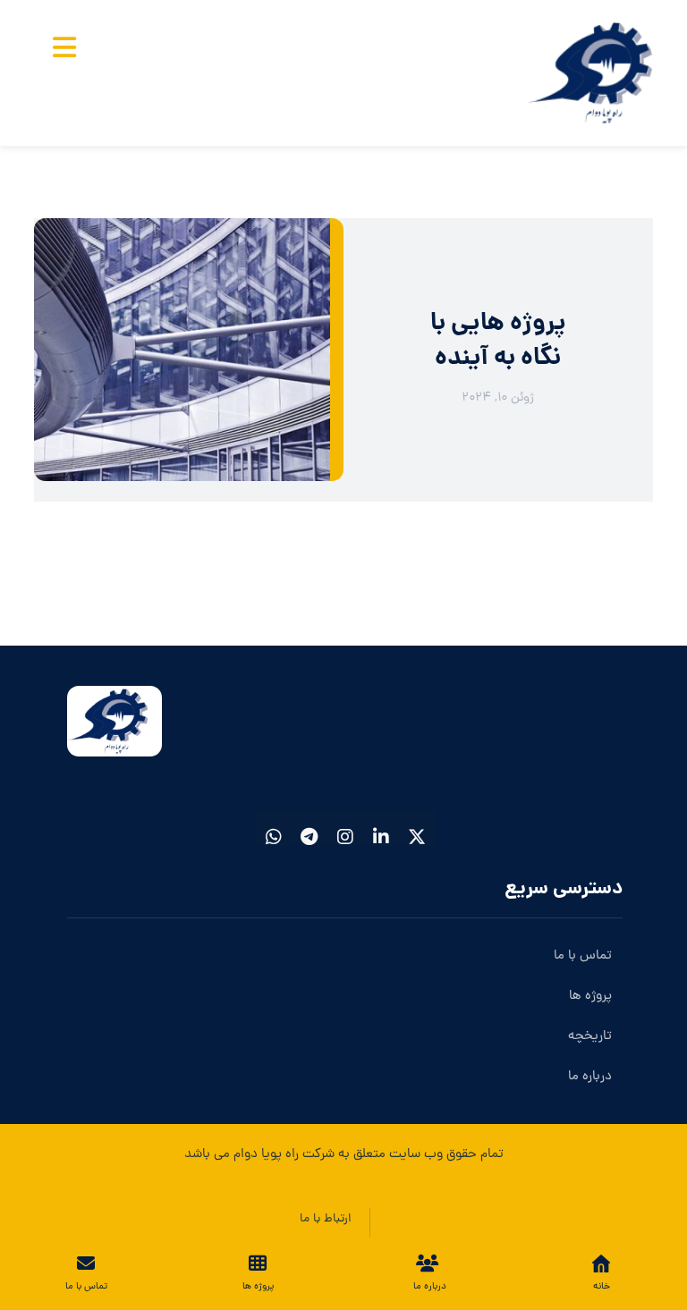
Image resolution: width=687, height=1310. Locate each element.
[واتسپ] (274, 828)
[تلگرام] (309, 828)
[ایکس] (417, 828)
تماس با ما (583, 956)
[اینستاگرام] (345, 828)
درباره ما (590, 1077)
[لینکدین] (381, 828)
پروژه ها (590, 996)
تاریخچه (590, 1037)
